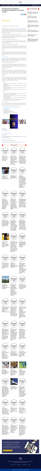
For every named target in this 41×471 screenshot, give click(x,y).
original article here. (22, 142)
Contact (29, 464)
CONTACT (18, 5)
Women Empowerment (6, 109)
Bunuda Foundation (20, 28)
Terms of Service (13, 464)
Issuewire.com (12, 28)
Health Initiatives (5, 108)
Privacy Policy (19, 464)
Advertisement (24, 464)
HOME (3, 5)
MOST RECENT (8, 5)
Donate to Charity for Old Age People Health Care (10, 107)
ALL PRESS (13, 5)
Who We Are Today (5, 56)
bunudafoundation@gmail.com (6, 133)
